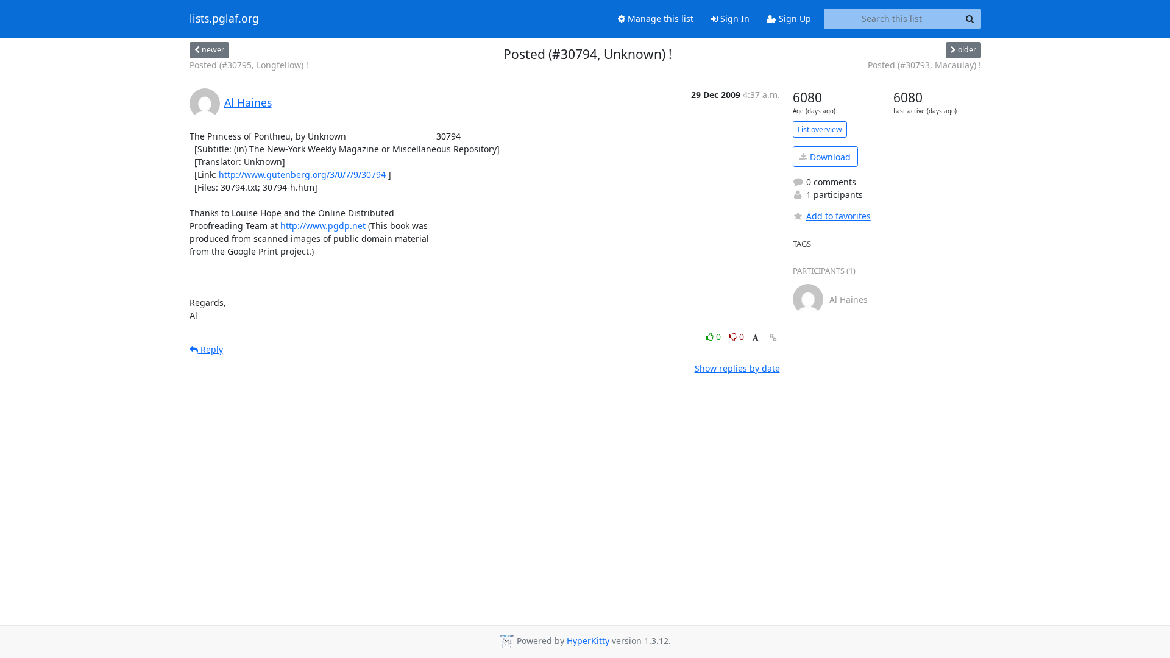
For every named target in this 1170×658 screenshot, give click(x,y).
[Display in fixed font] (755, 338)
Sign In (734, 18)
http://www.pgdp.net (323, 226)
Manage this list (659, 18)
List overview (820, 129)
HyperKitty (588, 640)
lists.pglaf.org (224, 19)
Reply (210, 349)
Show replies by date (737, 368)
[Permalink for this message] (773, 338)
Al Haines (248, 102)
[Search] (970, 19)
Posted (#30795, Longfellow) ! (249, 65)
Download (829, 157)
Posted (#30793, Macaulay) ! (924, 65)
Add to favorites (838, 216)
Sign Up (793, 18)
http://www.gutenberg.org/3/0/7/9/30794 (302, 174)
